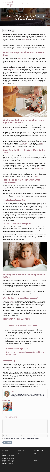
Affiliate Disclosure (38, 453)
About (39, 3)
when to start (10, 301)
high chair (19, 58)
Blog (34, 3)
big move (37, 176)
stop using (25, 39)
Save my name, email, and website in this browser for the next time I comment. (22, 438)
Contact (44, 3)
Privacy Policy (37, 456)
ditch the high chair (19, 126)
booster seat (41, 143)
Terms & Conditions (38, 458)
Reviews (29, 3)
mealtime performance (13, 69)
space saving (24, 143)
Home (23, 3)
